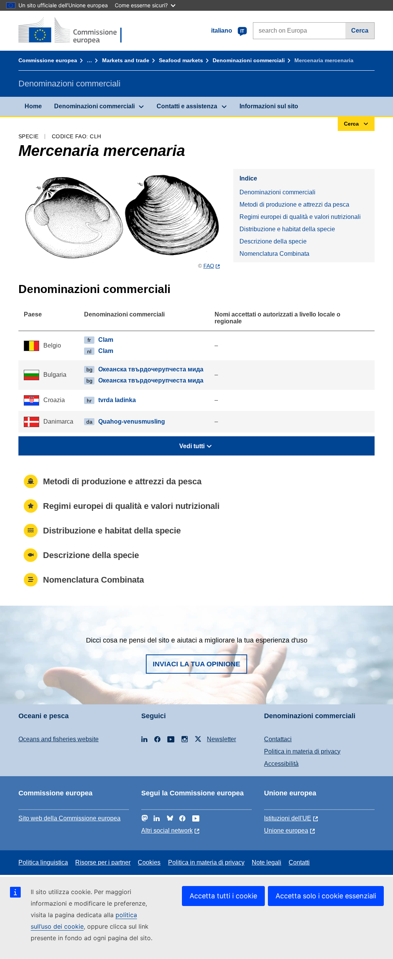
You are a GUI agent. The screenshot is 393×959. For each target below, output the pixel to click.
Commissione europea (47, 60)
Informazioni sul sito (268, 106)
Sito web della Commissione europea (69, 818)
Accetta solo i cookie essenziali (326, 896)
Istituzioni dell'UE (287, 818)
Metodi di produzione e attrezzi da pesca (294, 204)
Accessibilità (281, 763)
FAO (208, 266)
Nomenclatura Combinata (274, 253)
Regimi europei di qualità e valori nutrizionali (300, 217)
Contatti (299, 862)
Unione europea (286, 830)
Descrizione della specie (273, 241)
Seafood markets (181, 60)
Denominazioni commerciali (249, 60)
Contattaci (278, 739)
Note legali (266, 862)
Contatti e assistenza (187, 106)
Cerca (359, 30)
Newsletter (221, 739)
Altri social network (167, 830)
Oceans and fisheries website (58, 739)
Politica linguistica (43, 862)
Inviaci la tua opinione (196, 664)
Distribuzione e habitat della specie (287, 229)
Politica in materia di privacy (302, 751)
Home (33, 106)
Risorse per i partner (102, 862)
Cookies (149, 862)
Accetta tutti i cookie (223, 896)
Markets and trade (125, 60)
